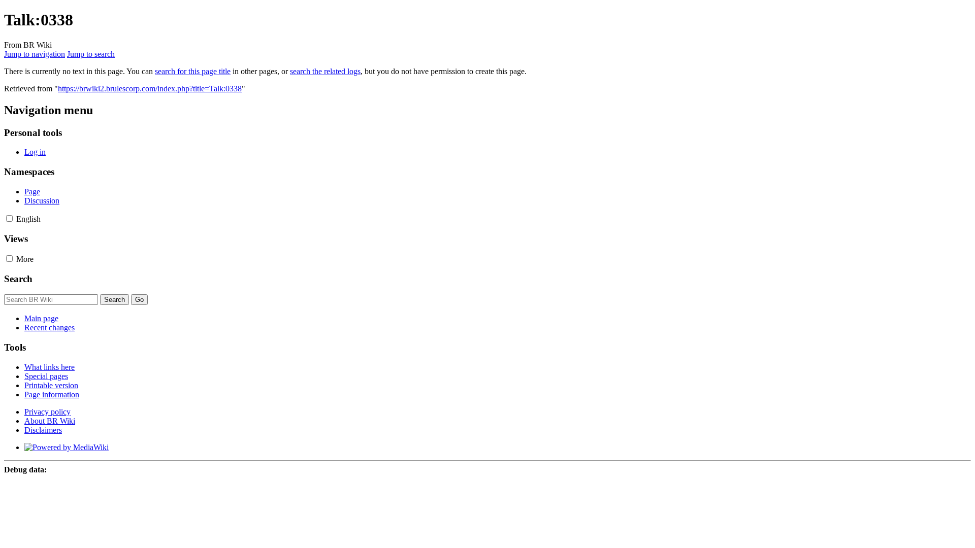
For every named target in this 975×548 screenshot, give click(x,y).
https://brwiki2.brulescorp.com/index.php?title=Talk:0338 (150, 88)
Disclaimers (43, 430)
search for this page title (193, 71)
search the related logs (325, 71)
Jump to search (91, 54)
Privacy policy (47, 411)
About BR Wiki (49, 421)
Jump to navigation (34, 54)
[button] (9, 218)
